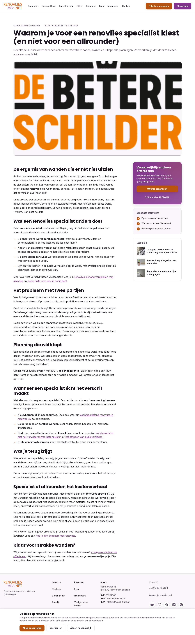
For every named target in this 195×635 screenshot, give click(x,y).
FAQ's (79, 6)
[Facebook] (167, 605)
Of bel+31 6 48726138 (157, 197)
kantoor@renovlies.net (160, 595)
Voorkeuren (56, 628)
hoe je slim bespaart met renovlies (55, 535)
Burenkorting (66, 6)
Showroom (182, 6)
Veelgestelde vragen (81, 604)
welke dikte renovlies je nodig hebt (47, 281)
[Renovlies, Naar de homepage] (13, 6)
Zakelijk (56, 602)
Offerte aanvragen (159, 6)
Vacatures (113, 6)
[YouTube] (152, 605)
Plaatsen (56, 589)
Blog (101, 6)
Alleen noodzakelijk (80, 628)
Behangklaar (48, 6)
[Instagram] (159, 605)
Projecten (33, 6)
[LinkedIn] (174, 605)
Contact (126, 6)
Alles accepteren (32, 628)
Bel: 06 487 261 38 (158, 588)
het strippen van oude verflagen (84, 436)
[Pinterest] (181, 605)
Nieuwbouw (80, 595)
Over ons (91, 6)
